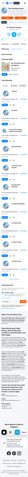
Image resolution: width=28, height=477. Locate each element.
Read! (4, 74)
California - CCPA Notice (14, 466)
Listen (4, 22)
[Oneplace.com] (9, 3)
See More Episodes (14, 279)
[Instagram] (19, 453)
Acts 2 (21, 49)
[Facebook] (9, 453)
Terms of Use (7, 463)
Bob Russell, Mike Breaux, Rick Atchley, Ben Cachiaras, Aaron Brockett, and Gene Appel (17, 13)
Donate (21, 18)
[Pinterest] (14, 453)
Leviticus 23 (14, 49)
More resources (14, 74)
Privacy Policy (21, 460)
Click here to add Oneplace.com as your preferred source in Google (14, 444)
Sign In (16, 3)
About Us (13, 460)
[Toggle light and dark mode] (24, 3)
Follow (7, 18)
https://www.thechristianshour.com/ (11, 400)
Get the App (6, 460)
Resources (12, 22)
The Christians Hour (16, 8)
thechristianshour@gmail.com (9, 395)
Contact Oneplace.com (18, 463)
